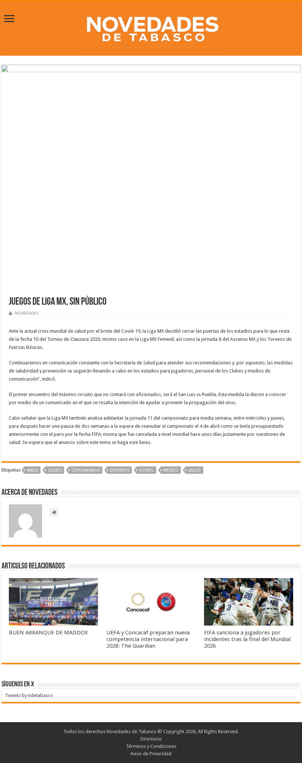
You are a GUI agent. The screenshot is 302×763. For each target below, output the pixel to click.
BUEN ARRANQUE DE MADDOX (48, 632)
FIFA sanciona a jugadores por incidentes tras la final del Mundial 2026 (247, 639)
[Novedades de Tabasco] (151, 27)
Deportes (119, 470)
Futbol (146, 470)
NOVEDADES (27, 313)
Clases (55, 470)
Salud (194, 470)
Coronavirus (85, 470)
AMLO (32, 470)
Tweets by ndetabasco (29, 695)
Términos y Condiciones (151, 746)
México (171, 470)
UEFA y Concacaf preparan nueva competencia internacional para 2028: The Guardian (148, 639)
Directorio (151, 739)
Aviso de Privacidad (151, 753)
